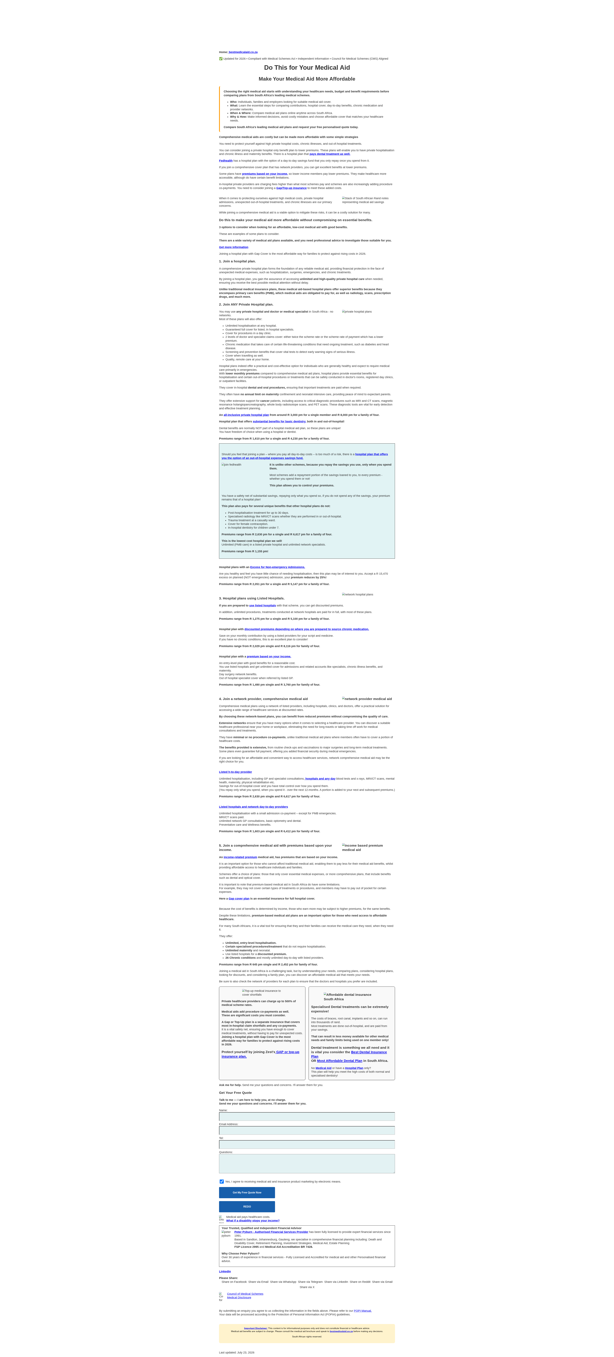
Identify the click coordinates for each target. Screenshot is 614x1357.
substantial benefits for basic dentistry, (279, 421)
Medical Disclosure (239, 1297)
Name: (223, 1110)
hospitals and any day (320, 778)
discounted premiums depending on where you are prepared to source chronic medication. (306, 629)
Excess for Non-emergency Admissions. (277, 567)
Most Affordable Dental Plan (339, 1060)
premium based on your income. (269, 656)
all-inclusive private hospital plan (246, 415)
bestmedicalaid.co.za (243, 52)
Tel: (221, 1138)
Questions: (226, 1152)
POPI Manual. (363, 1310)
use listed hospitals (262, 605)
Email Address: (228, 1124)
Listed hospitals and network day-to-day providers (253, 806)
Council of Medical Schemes (245, 1293)
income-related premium (240, 857)
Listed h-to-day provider (235, 772)
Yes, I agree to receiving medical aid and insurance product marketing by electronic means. (282, 1181)
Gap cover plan (239, 898)
